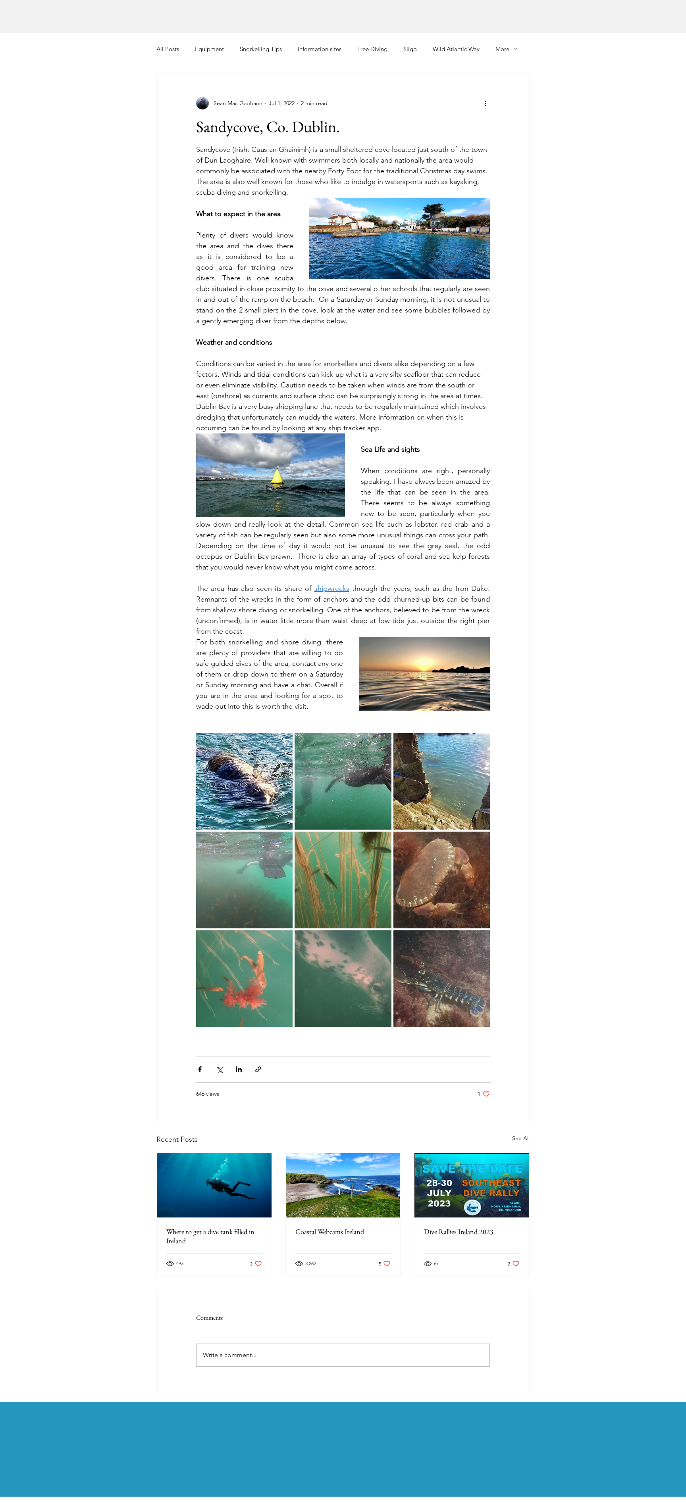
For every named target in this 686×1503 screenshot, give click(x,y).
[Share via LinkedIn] (239, 1069)
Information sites (319, 49)
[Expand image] (244, 781)
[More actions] (485, 103)
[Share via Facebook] (200, 1069)
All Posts (167, 49)
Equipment (209, 49)
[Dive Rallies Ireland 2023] (471, 1185)
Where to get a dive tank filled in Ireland (210, 1236)
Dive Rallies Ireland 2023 (458, 1231)
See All (521, 1138)
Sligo (410, 49)
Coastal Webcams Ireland (329, 1231)
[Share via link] (258, 1069)
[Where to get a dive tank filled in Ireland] (214, 1185)
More (502, 49)
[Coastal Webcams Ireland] (343, 1185)
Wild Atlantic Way (456, 49)
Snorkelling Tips (261, 49)
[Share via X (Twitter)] (219, 1069)
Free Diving (372, 49)
